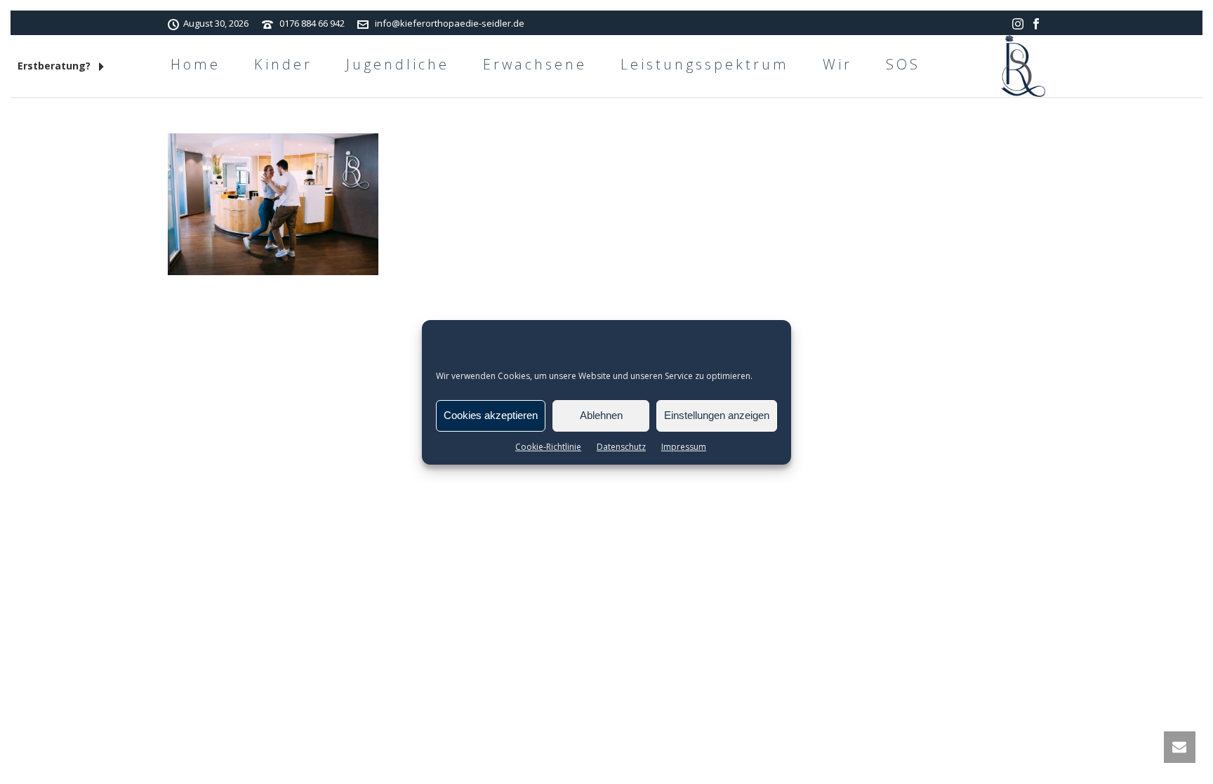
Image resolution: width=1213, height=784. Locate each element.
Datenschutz (621, 447)
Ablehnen (601, 415)
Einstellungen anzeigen (716, 415)
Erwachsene (535, 64)
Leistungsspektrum (705, 64)
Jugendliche (397, 64)
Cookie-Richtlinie (548, 447)
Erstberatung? (55, 65)
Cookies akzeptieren (491, 415)
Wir (837, 64)
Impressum (683, 447)
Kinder (283, 64)
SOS (903, 64)
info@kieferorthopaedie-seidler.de (449, 23)
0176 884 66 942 (312, 23)
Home (195, 64)
